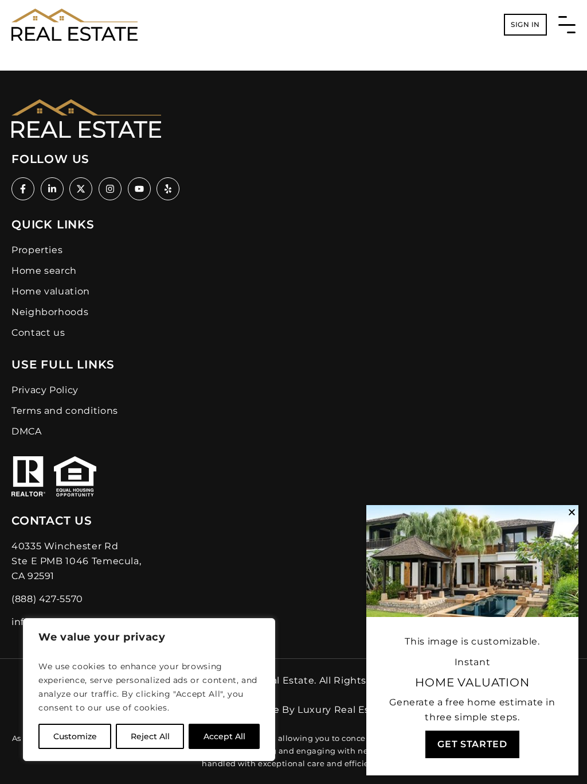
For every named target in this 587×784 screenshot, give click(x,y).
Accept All (224, 736)
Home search (44, 270)
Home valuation (50, 291)
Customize (75, 736)
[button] (572, 512)
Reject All (150, 736)
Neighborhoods (49, 311)
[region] (149, 689)
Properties (36, 249)
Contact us (38, 332)
